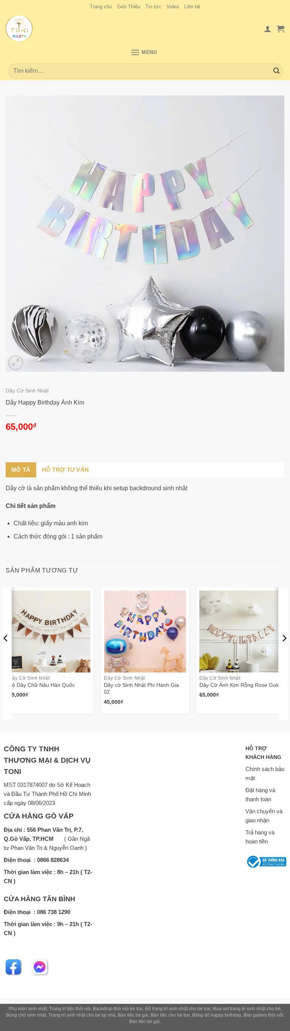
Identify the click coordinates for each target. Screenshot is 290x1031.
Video (173, 6)
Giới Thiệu (128, 6)
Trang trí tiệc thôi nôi (70, 1008)
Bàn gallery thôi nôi (263, 1015)
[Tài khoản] (267, 28)
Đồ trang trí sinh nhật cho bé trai (177, 1008)
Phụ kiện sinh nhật (28, 1008)
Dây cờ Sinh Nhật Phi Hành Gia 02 (141, 688)
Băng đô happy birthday (216, 1015)
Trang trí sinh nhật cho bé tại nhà (82, 1015)
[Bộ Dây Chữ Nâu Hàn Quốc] (50, 631)
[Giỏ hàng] (280, 28)
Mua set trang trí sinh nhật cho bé (247, 1008)
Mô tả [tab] (21, 469)
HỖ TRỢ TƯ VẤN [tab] (65, 469)
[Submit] (276, 71)
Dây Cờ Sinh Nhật (27, 391)
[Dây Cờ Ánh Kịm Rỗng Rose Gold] (240, 631)
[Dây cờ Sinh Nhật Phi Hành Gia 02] (145, 631)
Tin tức (153, 6)
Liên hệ (192, 6)
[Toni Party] (25, 28)
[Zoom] (15, 362)
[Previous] (6, 653)
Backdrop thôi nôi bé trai (118, 1008)
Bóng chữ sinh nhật (26, 1015)
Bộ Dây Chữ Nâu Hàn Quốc (42, 685)
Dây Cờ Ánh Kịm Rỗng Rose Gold (239, 685)
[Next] (284, 653)
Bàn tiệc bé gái (133, 1015)
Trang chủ (101, 6)
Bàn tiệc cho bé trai (170, 1015)
